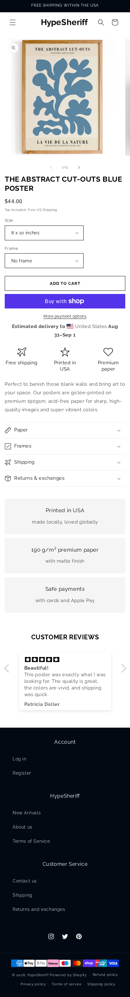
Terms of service (66, 984)
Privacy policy (33, 984)
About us (22, 827)
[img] (65, 659)
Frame (11, 248)
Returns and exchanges (39, 909)
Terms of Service (31, 841)
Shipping (22, 895)
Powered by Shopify (68, 975)
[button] (13, 22)
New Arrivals (27, 812)
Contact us (25, 880)
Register (22, 773)
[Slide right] (79, 167)
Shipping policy (101, 984)
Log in (20, 758)
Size (9, 220)
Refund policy (105, 975)
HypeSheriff (38, 975)
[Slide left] (51, 167)
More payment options (65, 316)
